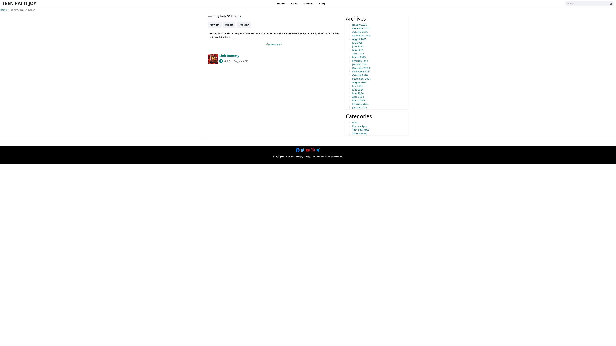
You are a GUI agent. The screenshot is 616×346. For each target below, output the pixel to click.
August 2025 (359, 39)
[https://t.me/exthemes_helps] (318, 150)
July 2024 (357, 85)
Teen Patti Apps (360, 129)
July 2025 (357, 42)
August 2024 (359, 82)
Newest (214, 24)
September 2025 (361, 35)
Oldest (229, 24)
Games (308, 3)
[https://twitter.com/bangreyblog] (303, 150)
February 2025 (360, 60)
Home (281, 3)
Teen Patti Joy (19, 3)
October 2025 (360, 31)
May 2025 (358, 49)
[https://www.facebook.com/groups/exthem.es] (298, 150)
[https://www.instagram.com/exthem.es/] (313, 150)
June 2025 (358, 46)
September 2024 (361, 78)
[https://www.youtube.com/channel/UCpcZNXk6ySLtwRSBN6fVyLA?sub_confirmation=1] (308, 150)
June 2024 (358, 89)
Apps (294, 3)
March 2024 (359, 100)
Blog (322, 3)
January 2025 (359, 64)
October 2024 (360, 75)
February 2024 (360, 104)
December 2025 (361, 28)
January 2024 (359, 107)
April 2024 (358, 96)
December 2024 (361, 68)
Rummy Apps (359, 126)
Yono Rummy (359, 133)
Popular (244, 24)
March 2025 (359, 57)
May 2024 (358, 93)
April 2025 (358, 53)
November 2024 (361, 71)
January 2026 (359, 24)
